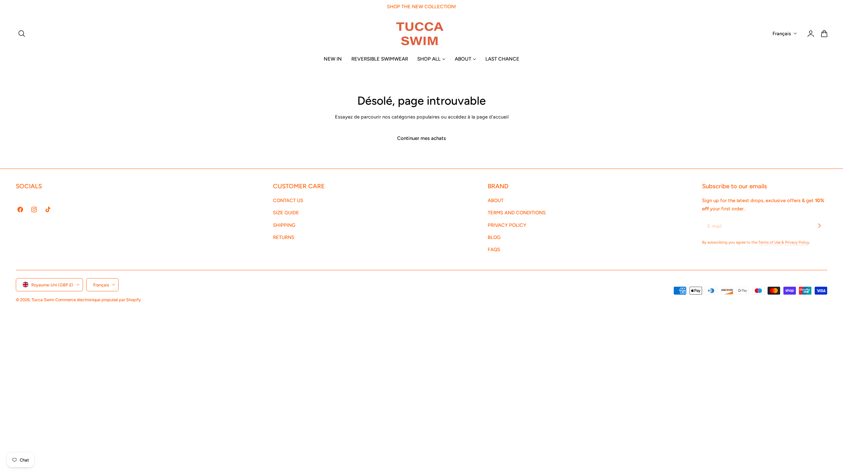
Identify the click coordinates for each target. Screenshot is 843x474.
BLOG (494, 237)
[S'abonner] (819, 226)
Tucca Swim (43, 299)
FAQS (494, 249)
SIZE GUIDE (286, 213)
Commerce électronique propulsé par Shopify (98, 299)
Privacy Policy (797, 242)
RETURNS (283, 237)
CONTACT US (288, 200)
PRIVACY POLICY (507, 225)
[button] (22, 34)
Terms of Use (769, 242)
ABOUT (495, 200)
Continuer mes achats (421, 138)
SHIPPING (284, 225)
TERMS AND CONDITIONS (517, 213)
